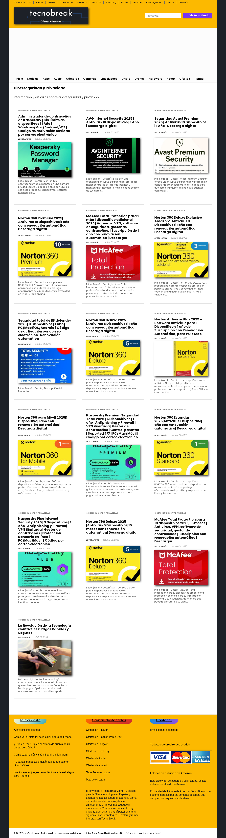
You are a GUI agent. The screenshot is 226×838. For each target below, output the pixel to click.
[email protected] (168, 729)
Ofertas (184, 79)
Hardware (155, 79)
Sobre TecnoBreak (95, 833)
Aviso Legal (155, 833)
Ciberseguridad (154, 2)
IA (30, 2)
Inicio (19, 79)
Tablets (124, 2)
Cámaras (72, 79)
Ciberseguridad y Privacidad (34, 111)
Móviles (51, 2)
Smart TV (96, 2)
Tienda (198, 79)
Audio (58, 79)
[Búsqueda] (178, 15)
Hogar (171, 79)
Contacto (79, 833)
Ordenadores (66, 2)
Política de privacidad (137, 833)
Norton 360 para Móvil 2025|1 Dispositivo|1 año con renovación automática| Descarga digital (42, 423)
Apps (46, 79)
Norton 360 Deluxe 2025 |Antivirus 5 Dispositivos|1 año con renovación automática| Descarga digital (111, 325)
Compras (89, 79)
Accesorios (19, 2)
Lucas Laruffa (24, 138)
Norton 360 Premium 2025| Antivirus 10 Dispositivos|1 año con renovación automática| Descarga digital (43, 223)
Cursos (170, 2)
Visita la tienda (199, 15)
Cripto (126, 79)
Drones (139, 79)
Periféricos (82, 2)
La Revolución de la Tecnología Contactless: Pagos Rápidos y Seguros (44, 629)
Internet (39, 2)
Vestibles (137, 2)
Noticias (32, 79)
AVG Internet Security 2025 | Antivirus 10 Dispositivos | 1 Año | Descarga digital (112, 122)
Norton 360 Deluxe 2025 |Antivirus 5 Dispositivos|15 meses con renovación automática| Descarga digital (111, 527)
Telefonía (183, 2)
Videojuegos (108, 79)
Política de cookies (114, 833)
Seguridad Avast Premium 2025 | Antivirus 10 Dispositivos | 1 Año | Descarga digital (180, 122)
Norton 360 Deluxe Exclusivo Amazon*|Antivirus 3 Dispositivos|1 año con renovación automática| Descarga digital (178, 224)
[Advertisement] (113, 51)
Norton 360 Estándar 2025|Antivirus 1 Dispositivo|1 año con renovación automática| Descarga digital (180, 423)
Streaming (111, 2)
